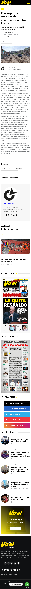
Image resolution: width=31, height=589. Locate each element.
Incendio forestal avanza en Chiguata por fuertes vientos (20, 484)
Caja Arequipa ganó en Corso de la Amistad (19, 440)
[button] (2, 234)
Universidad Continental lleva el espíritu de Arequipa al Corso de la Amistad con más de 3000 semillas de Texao (20, 454)
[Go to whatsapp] (27, 584)
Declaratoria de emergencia (9, 172)
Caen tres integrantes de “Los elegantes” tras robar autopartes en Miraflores (15, 262)
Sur (2, 257)
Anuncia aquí (15, 521)
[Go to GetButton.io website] (27, 587)
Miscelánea (14, 437)
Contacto (15, 528)
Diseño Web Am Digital (6, 587)
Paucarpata (19, 168)
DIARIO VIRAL (10, 32)
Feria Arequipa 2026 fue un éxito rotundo (20, 498)
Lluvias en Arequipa (7, 168)
